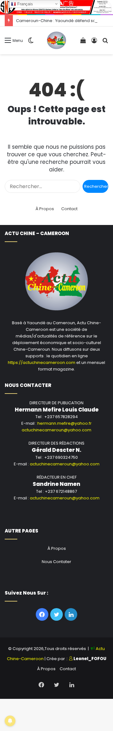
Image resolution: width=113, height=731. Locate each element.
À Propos (44, 209)
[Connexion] (94, 43)
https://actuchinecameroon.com (41, 363)
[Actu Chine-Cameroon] (56, 40)
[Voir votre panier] (83, 43)
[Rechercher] (105, 43)
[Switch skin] (31, 43)
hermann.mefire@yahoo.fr (64, 423)
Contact (69, 209)
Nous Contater (56, 562)
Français (24, 4)
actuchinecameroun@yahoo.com (56, 430)
